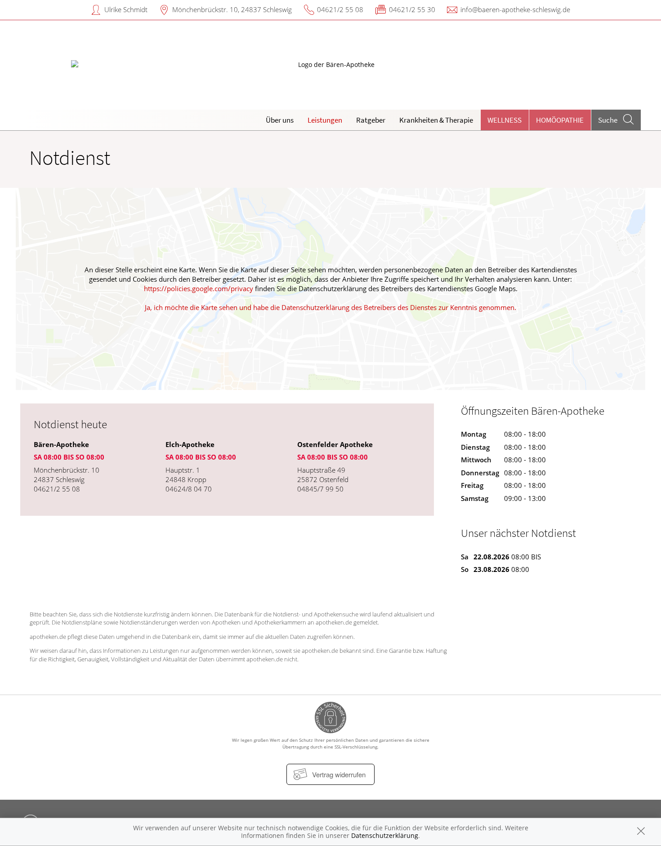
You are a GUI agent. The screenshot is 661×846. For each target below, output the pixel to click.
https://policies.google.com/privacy (198, 288)
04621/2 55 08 (340, 9)
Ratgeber (370, 120)
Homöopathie (560, 120)
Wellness (504, 120)
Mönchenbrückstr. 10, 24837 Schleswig (232, 9)
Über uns (280, 120)
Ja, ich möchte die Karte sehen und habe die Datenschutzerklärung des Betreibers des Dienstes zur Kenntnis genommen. (330, 307)
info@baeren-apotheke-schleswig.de (515, 9)
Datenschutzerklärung (384, 835)
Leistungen (325, 120)
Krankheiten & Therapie (436, 120)
